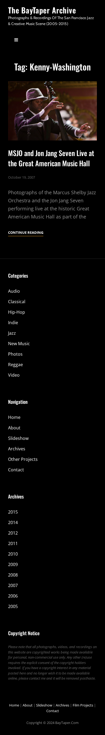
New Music (19, 344)
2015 (13, 512)
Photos (15, 354)
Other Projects (23, 459)
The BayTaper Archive (42, 10)
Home (14, 417)
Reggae (15, 364)
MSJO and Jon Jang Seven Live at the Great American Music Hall (51, 158)
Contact (16, 470)
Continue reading (25, 233)
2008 (13, 575)
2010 (13, 554)
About (14, 428)
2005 (13, 606)
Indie (13, 323)
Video (14, 375)
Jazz (12, 333)
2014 (13, 522)
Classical (16, 302)
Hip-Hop (16, 312)
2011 (13, 543)
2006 (13, 596)
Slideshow (18, 438)
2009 (13, 564)
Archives (16, 449)
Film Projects (83, 705)
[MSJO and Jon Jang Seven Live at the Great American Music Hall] (52, 110)
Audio (14, 291)
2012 (13, 533)
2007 (13, 585)
